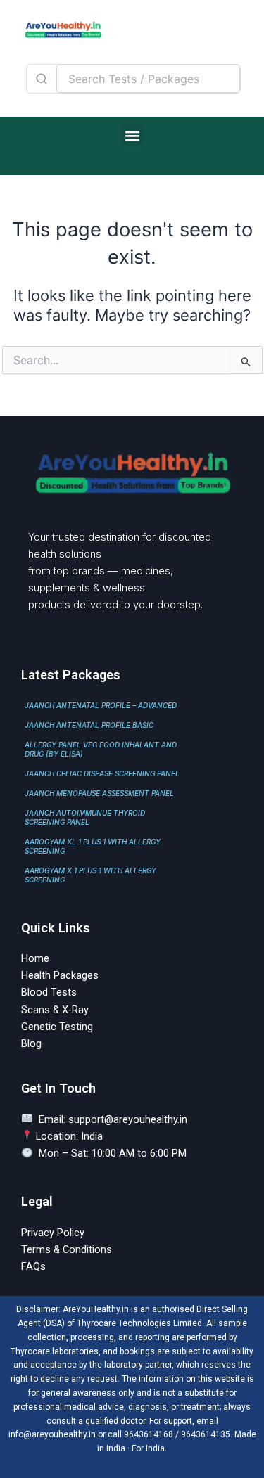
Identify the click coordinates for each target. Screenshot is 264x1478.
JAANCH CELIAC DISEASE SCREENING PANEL (102, 773)
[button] (132, 135)
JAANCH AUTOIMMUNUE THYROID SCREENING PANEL (85, 817)
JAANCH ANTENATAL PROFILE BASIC (89, 725)
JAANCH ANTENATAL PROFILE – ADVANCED (101, 705)
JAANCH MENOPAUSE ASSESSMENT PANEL (99, 793)
